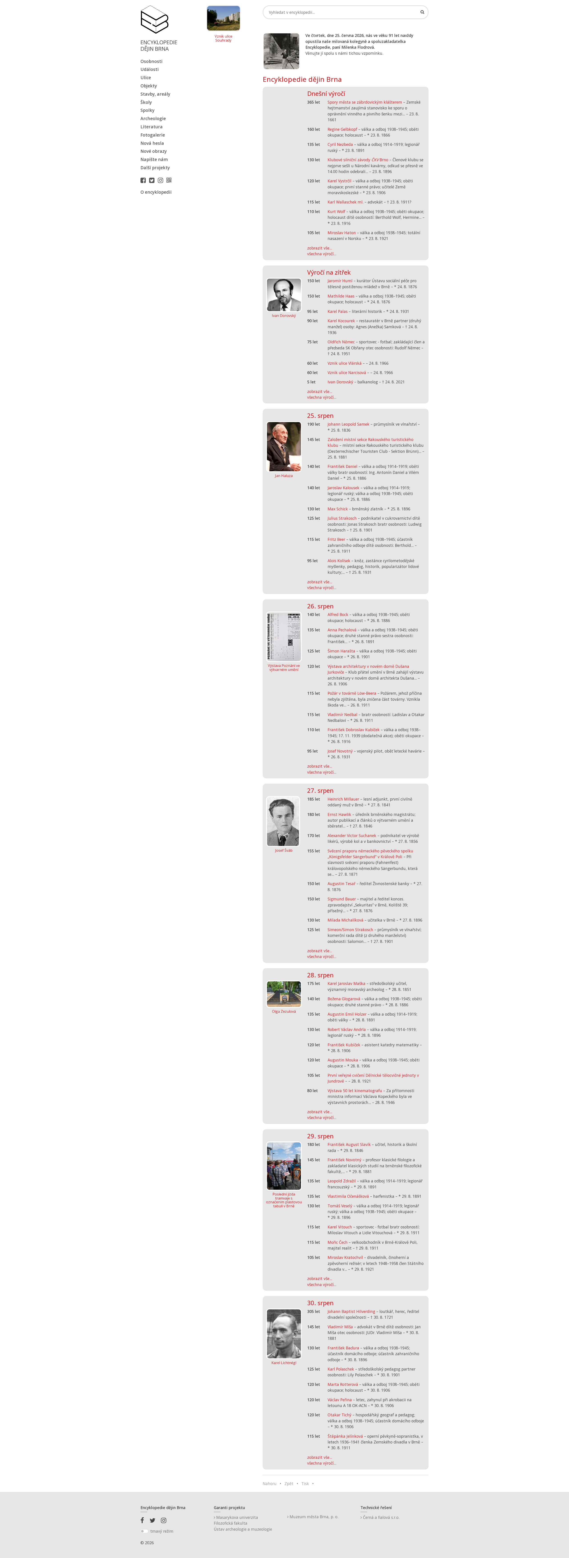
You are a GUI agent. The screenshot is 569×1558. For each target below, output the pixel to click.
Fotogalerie (152, 135)
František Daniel (342, 466)
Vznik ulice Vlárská (345, 363)
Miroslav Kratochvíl (345, 1257)
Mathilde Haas (341, 296)
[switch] (144, 1531)
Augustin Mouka (343, 1060)
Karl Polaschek (341, 1369)
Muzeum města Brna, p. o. (313, 1516)
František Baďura (343, 1348)
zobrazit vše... (319, 248)
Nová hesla (152, 143)
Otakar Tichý (339, 1414)
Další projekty (155, 168)
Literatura (151, 127)
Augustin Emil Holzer (347, 1014)
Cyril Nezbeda (340, 144)
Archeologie (153, 118)
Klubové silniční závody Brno (358, 159)
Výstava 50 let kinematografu (355, 1090)
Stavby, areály (155, 94)
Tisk (305, 1483)
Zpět (288, 1483)
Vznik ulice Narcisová (347, 372)
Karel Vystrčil (339, 180)
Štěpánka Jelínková (345, 1436)
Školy (146, 102)
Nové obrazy (153, 151)
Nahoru (269, 1483)
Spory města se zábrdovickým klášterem (365, 102)
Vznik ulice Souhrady (223, 38)
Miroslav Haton (342, 232)
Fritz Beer (336, 539)
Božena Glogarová (344, 998)
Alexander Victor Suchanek (352, 835)
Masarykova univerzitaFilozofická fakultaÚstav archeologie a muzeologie (243, 1523)
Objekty (148, 86)
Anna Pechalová (342, 629)
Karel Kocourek (341, 320)
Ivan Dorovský (340, 381)
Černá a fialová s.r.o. (380, 1517)
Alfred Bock (338, 614)
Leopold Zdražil (342, 1181)
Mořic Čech (338, 1242)
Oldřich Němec (341, 341)
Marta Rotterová (343, 1384)
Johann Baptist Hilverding (351, 1311)
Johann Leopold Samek (348, 424)
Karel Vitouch (340, 1227)
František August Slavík (349, 1144)
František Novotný (344, 1159)
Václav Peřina (340, 1399)
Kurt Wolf (336, 211)
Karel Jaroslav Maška (346, 983)
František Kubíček (344, 1044)
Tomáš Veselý (340, 1205)
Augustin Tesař (341, 883)
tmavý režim (161, 1531)
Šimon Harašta (341, 651)
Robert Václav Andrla (347, 1029)
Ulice (145, 77)
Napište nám (154, 159)
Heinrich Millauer (343, 799)
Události (149, 69)
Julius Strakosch (342, 518)
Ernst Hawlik (339, 814)
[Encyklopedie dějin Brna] (170, 180)
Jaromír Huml (340, 280)
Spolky (147, 110)
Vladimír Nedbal (342, 714)
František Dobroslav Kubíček (354, 729)
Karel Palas (338, 311)
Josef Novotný (340, 751)
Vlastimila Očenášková (348, 1196)
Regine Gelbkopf (342, 129)
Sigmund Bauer (342, 899)
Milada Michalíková (345, 920)
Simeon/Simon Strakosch (350, 929)
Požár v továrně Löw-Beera (352, 693)
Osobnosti (151, 61)
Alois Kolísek (339, 560)
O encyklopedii (156, 192)
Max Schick (338, 508)
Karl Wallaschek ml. (345, 202)
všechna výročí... (321, 253)
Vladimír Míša (340, 1326)
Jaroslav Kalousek (343, 487)
